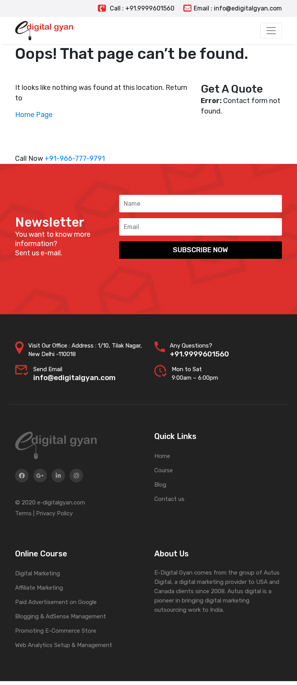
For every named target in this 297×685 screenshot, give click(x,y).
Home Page (34, 114)
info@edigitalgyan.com (74, 377)
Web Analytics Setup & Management (63, 645)
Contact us (169, 499)
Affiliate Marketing (39, 587)
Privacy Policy (54, 513)
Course (163, 470)
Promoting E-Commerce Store (55, 630)
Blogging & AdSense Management (60, 616)
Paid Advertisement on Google (56, 602)
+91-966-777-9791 (74, 158)
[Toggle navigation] (271, 30)
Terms (23, 513)
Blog (160, 484)
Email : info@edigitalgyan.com (238, 8)
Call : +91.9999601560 (141, 8)
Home (162, 456)
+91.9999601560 (199, 353)
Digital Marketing (37, 573)
